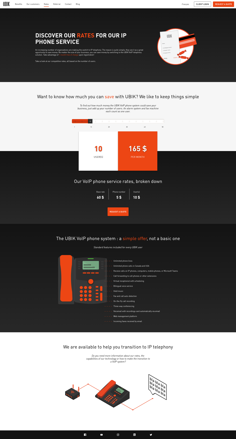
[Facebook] (85, 434)
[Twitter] (151, 434)
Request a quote (223, 4)
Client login (202, 4)
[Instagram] (118, 434)
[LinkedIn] (134, 434)
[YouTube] (101, 434)
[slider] (90, 121)
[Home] (6, 4)
